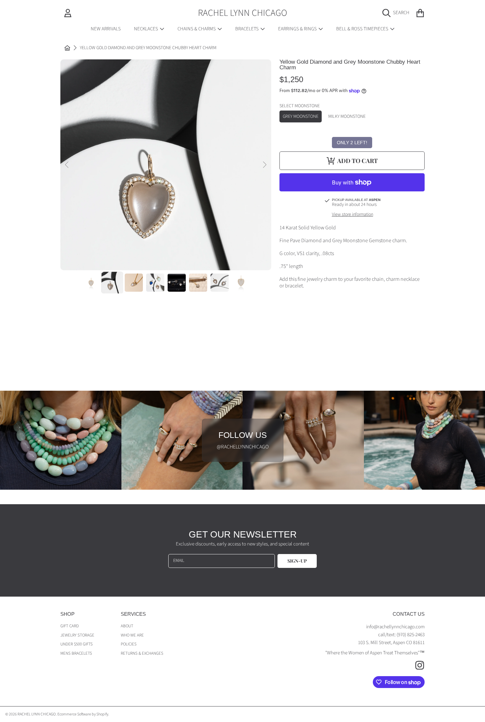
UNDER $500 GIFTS (76, 644)
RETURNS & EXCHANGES (142, 653)
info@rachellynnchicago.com (395, 626)
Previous (67, 165)
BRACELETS (247, 28)
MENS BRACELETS (76, 653)
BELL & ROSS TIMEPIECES (362, 28)
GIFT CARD (69, 626)
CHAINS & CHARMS (197, 28)
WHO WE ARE (132, 635)
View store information (352, 215)
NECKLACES (146, 28)
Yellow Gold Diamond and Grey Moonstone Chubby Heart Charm (148, 48)
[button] (397, 13)
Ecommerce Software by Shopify (82, 714)
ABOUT (127, 626)
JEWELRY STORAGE (77, 635)
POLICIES (129, 644)
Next (264, 165)
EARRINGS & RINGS (298, 28)
